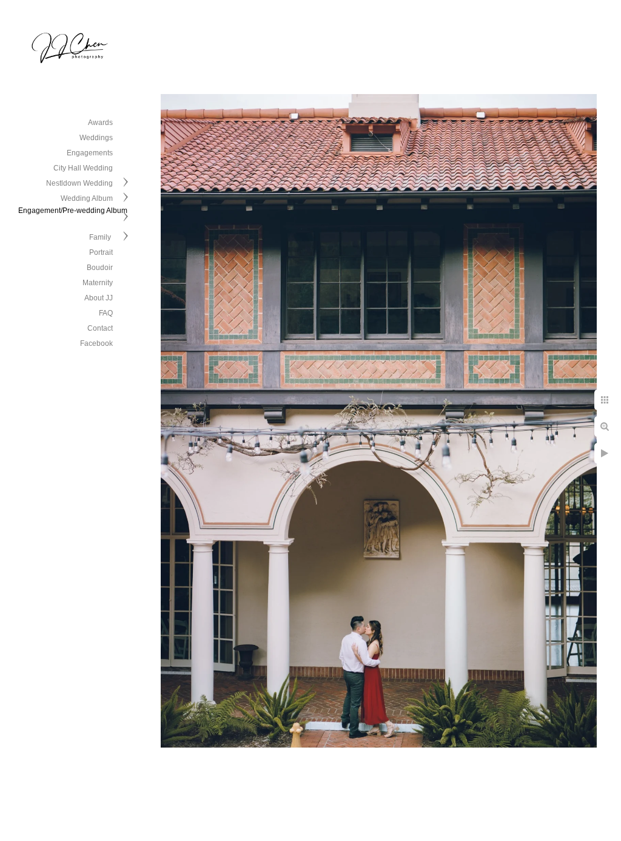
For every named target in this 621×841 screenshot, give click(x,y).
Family (101, 237)
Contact (100, 328)
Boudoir (100, 267)
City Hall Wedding (83, 168)
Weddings (96, 137)
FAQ (106, 313)
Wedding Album (87, 198)
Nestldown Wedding (79, 183)
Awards (100, 122)
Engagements (90, 153)
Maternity (97, 283)
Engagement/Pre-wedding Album (72, 210)
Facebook (96, 343)
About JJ (98, 298)
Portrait (101, 252)
